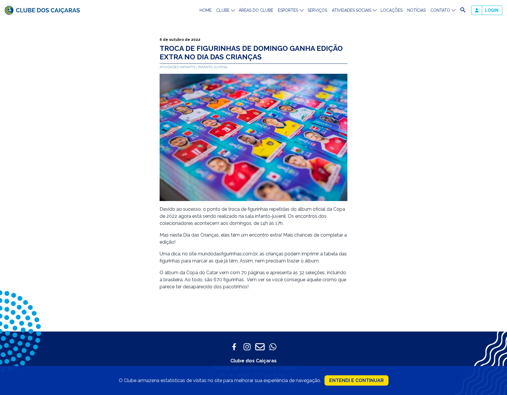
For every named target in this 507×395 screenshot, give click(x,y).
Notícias (416, 10)
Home (206, 10)
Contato (440, 10)
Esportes (288, 10)
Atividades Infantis (178, 67)
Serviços (317, 10)
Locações (392, 10)
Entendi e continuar (356, 380)
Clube (222, 10)
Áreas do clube (256, 10)
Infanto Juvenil (213, 67)
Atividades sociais (351, 10)
